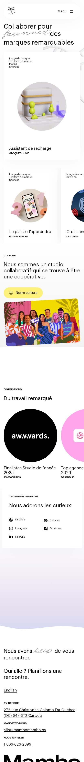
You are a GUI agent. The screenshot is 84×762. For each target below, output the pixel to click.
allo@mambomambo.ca (25, 730)
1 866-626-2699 (17, 744)
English (10, 690)
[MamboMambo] (11, 11)
